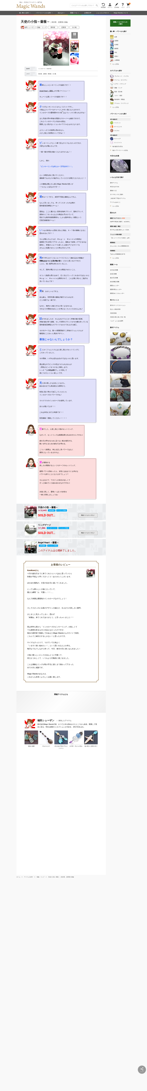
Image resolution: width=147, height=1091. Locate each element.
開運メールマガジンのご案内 (120, 23)
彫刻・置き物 (118, 91)
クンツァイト (118, 142)
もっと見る (115, 64)
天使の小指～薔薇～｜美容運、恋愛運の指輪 (61, 877)
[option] (56, 48)
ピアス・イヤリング (120, 84)
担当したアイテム (65, 721)
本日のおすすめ (114, 186)
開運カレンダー (114, 285)
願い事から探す (24, 13)
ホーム (18, 877)
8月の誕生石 (113, 119)
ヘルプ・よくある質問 (116, 321)
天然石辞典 (113, 313)
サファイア (117, 138)
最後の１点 (113, 190)
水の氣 (74, 27)
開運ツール (73, 13)
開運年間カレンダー (116, 289)
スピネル (116, 130)
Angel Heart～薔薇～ (46, 91)
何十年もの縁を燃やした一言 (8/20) (120, 230)
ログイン (110, 7)
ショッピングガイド (102, 13)
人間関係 (117, 60)
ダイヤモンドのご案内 (116, 194)
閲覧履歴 (103, 7)
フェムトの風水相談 (116, 234)
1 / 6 (74, 37)
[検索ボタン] (97, 5)
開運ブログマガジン (117, 218)
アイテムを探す (28, 877)
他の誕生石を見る (117, 146)
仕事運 (116, 44)
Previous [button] (46, 48)
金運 (115, 37)
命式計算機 (113, 274)
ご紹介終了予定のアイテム (118, 198)
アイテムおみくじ (115, 202)
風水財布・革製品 (119, 99)
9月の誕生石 (113, 135)
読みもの (60, 13)
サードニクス (118, 126)
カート (128, 5)
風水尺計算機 (114, 278)
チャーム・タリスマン (120, 80)
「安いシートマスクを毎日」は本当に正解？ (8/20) (120, 238)
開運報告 (112, 242)
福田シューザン (29, 27)
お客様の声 (87, 13)
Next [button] (66, 48)
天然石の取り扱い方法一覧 (118, 317)
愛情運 (53, 27)
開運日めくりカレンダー (117, 293)
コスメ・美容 (118, 95)
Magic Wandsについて (121, 13)
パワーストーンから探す (43, 13)
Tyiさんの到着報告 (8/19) (117, 254)
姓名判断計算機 (114, 281)
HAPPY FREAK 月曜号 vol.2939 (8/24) (120, 221)
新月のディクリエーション (118, 305)
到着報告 (112, 250)
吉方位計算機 (114, 270)
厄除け (116, 56)
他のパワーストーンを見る (120, 150)
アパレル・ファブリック (121, 103)
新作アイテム (114, 183)
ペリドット (117, 123)
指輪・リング (41, 27)
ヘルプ (123, 7)
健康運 (116, 48)
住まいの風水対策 (115, 309)
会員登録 (116, 7)
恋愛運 (63, 27)
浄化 (115, 52)
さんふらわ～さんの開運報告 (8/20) (120, 246)
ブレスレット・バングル (121, 76)
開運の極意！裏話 (115, 226)
